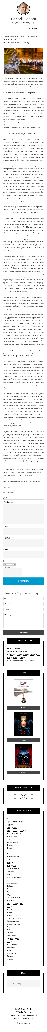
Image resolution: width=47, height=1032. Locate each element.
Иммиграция (12, 944)
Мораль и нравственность (16, 830)
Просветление (12, 836)
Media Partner (28, 1018)
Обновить (9, 567)
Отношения (11, 953)
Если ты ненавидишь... (15, 649)
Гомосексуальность (14, 833)
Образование (12, 874)
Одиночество (12, 915)
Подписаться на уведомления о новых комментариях (22, 561)
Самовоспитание (13, 921)
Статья (9, 906)
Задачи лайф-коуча (14, 918)
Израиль (10, 927)
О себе (21, 28)
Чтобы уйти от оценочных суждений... (21, 660)
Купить (23, 707)
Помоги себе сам (13, 857)
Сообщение (8, 502)
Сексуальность (12, 827)
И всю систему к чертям (16, 657)
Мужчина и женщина (15, 903)
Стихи (9, 819)
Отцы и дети (11, 936)
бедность (10, 871)
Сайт (5, 550)
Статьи (9, 941)
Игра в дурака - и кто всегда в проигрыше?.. (23, 654)
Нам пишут (11, 865)
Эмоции (10, 933)
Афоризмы (11, 947)
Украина (10, 956)
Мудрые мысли (12, 895)
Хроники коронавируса (15, 822)
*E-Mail (6, 538)
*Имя (5, 526)
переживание (12, 883)
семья (9, 839)
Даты (9, 860)
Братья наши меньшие (15, 892)
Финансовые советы (14, 898)
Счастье (10, 889)
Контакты (32, 28)
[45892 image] (9, 564)
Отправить (23, 581)
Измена (10, 862)
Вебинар (10, 886)
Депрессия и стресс (14, 924)
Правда (9, 912)
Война (9, 854)
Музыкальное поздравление (17, 652)
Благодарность (12, 842)
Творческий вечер (13, 868)
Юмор (9, 909)
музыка (10, 959)
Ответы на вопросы (14, 877)
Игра (9, 950)
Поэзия (9, 845)
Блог (12, 28)
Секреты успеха (13, 938)
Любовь (10, 851)
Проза (9, 848)
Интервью (10, 901)
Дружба (10, 825)
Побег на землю (13, 930)
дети (8, 880)
